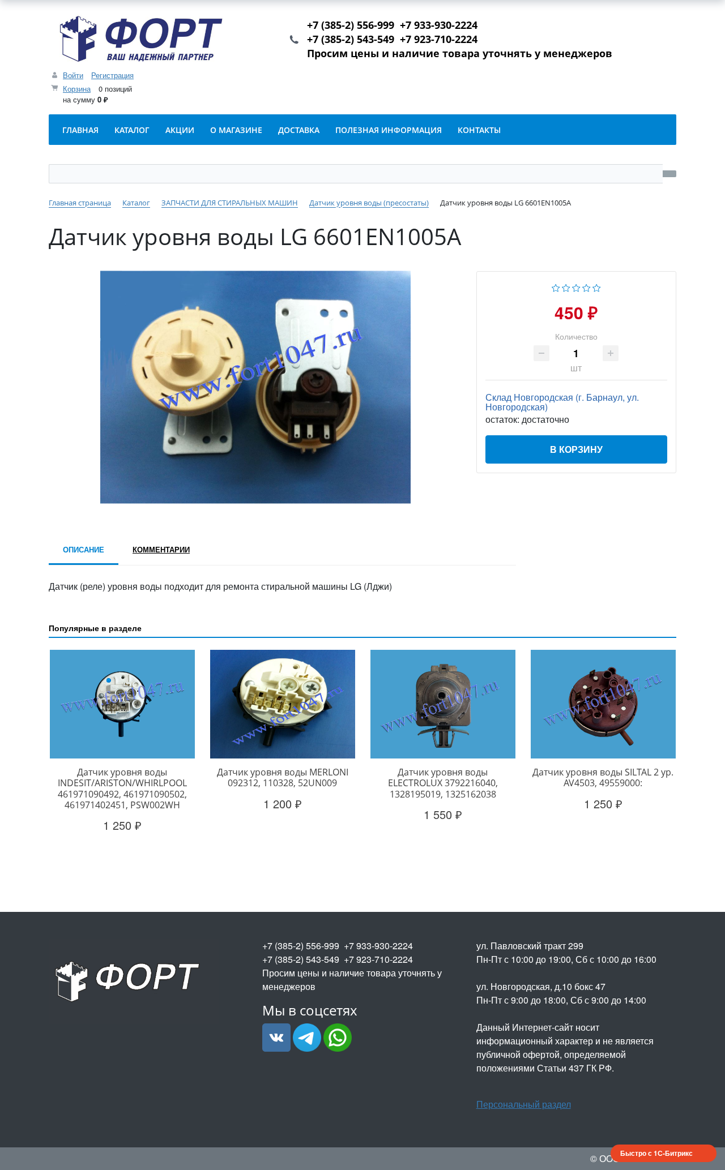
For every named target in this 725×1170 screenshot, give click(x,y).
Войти (73, 75)
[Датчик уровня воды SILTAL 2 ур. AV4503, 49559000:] (603, 704)
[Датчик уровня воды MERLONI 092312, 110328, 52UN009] (282, 704)
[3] (576, 286)
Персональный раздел (523, 1104)
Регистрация (112, 75)
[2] (566, 286)
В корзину (576, 449)
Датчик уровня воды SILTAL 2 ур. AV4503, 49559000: (602, 777)
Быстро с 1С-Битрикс (656, 1153)
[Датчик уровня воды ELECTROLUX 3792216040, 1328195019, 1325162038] (442, 704)
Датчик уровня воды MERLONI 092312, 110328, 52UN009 (282, 777)
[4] (586, 286)
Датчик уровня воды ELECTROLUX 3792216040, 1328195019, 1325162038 (443, 783)
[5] (596, 286)
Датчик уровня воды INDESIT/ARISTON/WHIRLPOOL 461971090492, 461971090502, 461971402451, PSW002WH (122, 788)
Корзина (77, 88)
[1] (556, 286)
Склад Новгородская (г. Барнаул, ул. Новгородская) (562, 402)
